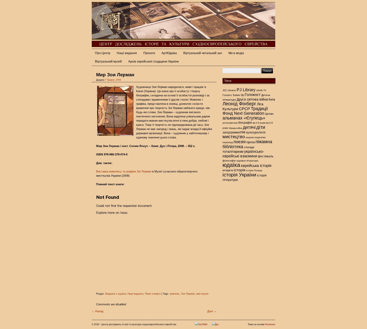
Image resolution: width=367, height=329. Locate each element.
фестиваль (265, 156)
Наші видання (127, 53)
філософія (229, 160)
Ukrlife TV (261, 90)
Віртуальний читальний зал (202, 53)
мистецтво (202, 293)
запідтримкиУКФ (233, 132)
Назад (97, 311)
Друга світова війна (252, 99)
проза (250, 142)
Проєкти (149, 53)
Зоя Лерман (188, 293)
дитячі (249, 127)
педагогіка (260, 137)
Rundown (270, 324)
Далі (212, 311)
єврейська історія (256, 165)
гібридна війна (235, 128)
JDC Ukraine (229, 90)
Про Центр (102, 53)
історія (239, 170)
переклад (227, 142)
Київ (272, 99)
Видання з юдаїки (115, 293)
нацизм (250, 137)
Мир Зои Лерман (115, 74)
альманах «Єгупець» (243, 117)
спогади (249, 147)
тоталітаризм (232, 152)
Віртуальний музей (108, 61)
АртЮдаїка (169, 53)
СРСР (244, 108)
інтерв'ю (227, 170)
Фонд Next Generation (243, 113)
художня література (247, 160)
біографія (245, 122)
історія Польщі (254, 170)
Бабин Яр (238, 95)
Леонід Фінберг (239, 103)
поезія (240, 141)
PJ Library (246, 89)
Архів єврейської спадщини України (153, 61)
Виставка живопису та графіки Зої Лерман (123, 171)
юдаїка (231, 165)
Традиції (259, 108)
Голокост (227, 95)
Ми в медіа (236, 53)
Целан (269, 113)
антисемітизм (229, 123)
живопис (174, 293)
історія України (239, 175)
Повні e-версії (153, 293)
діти (260, 127)
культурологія (256, 132)
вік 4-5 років (259, 123)
